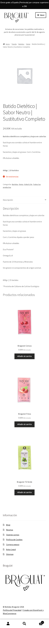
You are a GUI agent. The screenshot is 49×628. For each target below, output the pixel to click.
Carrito (38, 621)
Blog (8, 525)
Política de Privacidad (12, 610)
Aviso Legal (11, 549)
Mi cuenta (8, 623)
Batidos (21, 44)
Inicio (8, 44)
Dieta (28, 44)
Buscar (24, 623)
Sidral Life (28, 184)
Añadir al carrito (24, 356)
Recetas (9, 530)
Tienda (14, 44)
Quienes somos (12, 534)
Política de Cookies (14, 539)
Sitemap (9, 554)
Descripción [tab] (8, 200)
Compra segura (12, 544)
